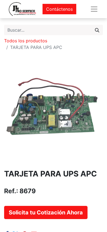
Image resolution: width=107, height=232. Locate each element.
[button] (46, 212)
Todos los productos (25, 40)
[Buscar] (97, 30)
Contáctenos (59, 9)
